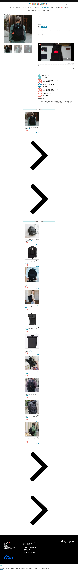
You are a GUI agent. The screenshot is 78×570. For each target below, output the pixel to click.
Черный (73, 65)
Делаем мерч (6, 542)
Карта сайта (6, 546)
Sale (62, 7)
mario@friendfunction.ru (29, 552)
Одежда (30, 7)
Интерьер (24, 7)
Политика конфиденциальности (9, 547)
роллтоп (48, 101)
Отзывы (5, 544)
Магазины (5, 540)
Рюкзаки (18, 7)
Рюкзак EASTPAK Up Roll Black (30, 306)
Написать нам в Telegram (27, 544)
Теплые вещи (36, 7)
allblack (48, 102)
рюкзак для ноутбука (43, 101)
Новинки (52, 7)
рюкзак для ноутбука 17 (67, 102)
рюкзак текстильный (59, 101)
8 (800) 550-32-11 (29, 550)
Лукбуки (5, 543)
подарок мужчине (53, 102)
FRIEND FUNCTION (7, 14)
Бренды (58, 7)
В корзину (44, 26)
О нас (66, 7)
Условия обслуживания (8, 548)
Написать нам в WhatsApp (27, 543)
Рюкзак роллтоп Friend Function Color (31, 127)
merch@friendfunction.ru (29, 555)
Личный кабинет (46, 10)
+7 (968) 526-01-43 (29, 548)
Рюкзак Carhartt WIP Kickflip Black (30, 394)
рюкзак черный (53, 101)
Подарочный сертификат (34, 10)
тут (48, 568)
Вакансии (5, 545)
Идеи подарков (45, 7)
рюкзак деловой (43, 102)
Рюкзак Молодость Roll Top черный (31, 416)
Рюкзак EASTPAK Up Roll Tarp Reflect (31, 328)
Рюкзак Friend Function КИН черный (31, 438)
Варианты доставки (41, 98)
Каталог (12, 7)
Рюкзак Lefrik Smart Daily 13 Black (30, 261)
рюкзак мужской (66, 101)
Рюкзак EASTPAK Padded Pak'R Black (31, 283)
